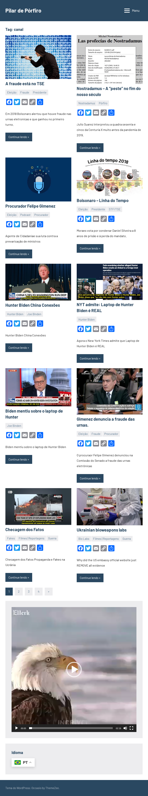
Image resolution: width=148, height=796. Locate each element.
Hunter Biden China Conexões (32, 304)
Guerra (52, 538)
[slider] (71, 728)
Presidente (39, 92)
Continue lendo (17, 137)
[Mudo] (125, 728)
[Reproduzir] (16, 728)
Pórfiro (103, 103)
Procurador (41, 214)
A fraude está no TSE (24, 83)
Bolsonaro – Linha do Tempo (103, 200)
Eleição (11, 92)
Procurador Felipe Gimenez (30, 205)
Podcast (25, 214)
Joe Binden (34, 314)
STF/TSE (114, 209)
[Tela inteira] (131, 728)
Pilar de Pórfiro (23, 10)
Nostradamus (86, 103)
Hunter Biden (15, 314)
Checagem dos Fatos (24, 529)
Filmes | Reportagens (31, 538)
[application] (74, 669)
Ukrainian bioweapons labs (102, 529)
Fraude (24, 92)
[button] (74, 669)
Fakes (11, 538)
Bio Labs (83, 538)
